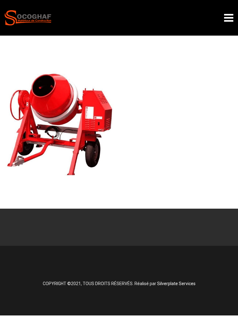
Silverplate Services (176, 283)
